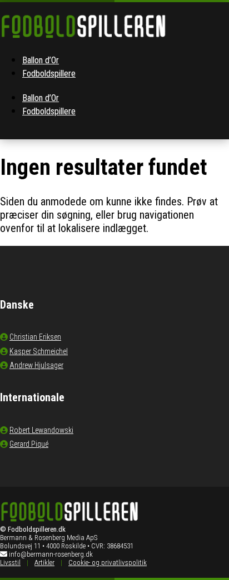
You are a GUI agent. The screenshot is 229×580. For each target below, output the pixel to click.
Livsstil (10, 562)
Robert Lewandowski (41, 430)
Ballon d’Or (40, 60)
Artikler (44, 562)
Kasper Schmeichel (38, 351)
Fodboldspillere (49, 73)
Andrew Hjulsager (36, 365)
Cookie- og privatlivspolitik (107, 562)
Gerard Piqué (28, 444)
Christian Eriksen (35, 336)
